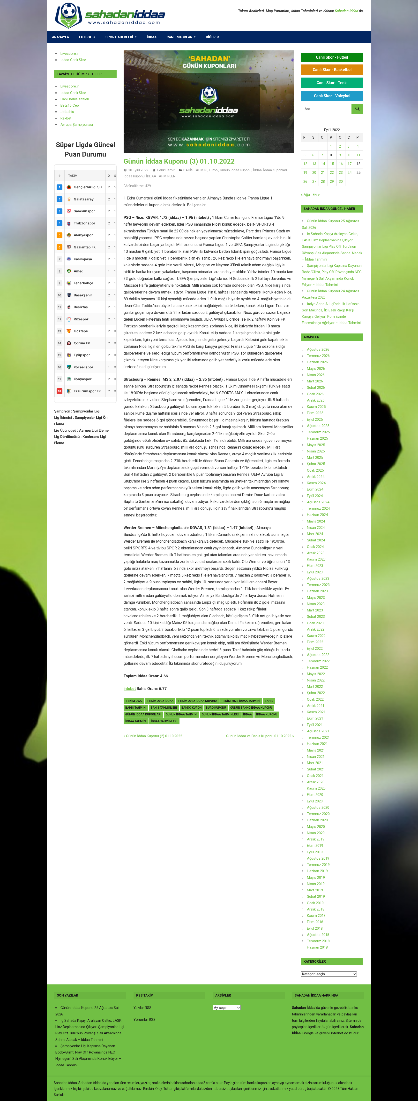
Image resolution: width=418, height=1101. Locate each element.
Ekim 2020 (315, 794)
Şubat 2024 (316, 540)
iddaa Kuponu (266, 714)
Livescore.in (69, 53)
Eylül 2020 (315, 801)
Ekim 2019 (315, 845)
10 (349, 155)
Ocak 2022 (315, 699)
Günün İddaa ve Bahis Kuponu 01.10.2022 (258, 736)
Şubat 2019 (316, 896)
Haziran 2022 (317, 667)
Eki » (316, 194)
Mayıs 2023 (316, 597)
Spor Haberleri (119, 37)
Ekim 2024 (315, 489)
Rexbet (65, 118)
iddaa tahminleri (164, 721)
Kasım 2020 (316, 788)
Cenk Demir (166, 170)
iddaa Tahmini (136, 721)
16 (341, 164)
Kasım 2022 (316, 636)
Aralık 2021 (315, 706)
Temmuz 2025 (318, 432)
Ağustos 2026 (318, 349)
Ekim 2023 (315, 565)
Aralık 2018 (315, 909)
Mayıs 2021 (316, 750)
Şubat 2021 (316, 769)
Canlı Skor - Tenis (332, 82)
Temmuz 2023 (318, 585)
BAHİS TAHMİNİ (195, 170)
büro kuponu (216, 707)
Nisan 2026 (316, 375)
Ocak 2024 (315, 547)
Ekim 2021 (315, 718)
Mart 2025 (315, 457)
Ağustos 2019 (318, 858)
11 (358, 155)
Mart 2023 (315, 610)
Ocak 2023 (315, 623)
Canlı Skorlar (179, 37)
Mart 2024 (315, 534)
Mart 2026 (315, 381)
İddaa (152, 37)
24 (349, 172)
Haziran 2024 (317, 515)
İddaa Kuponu (134, 176)
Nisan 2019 (316, 884)
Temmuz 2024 (318, 508)
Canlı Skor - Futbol (332, 57)
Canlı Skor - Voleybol (332, 96)
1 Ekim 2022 (133, 701)
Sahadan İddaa (346, 11)
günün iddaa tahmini (181, 714)
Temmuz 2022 (318, 661)
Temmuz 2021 (318, 737)
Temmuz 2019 (318, 865)
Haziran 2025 (317, 438)
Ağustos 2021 (318, 731)
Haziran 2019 (317, 871)
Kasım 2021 (316, 712)
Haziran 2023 (317, 591)
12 (305, 164)
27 (314, 181)
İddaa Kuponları (275, 170)
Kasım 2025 (316, 406)
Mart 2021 (315, 763)
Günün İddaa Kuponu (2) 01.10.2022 (154, 736)
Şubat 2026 (316, 387)
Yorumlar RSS (145, 1019)
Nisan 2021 (316, 756)
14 (323, 164)
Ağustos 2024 (318, 502)
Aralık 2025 (315, 400)
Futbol (85, 37)
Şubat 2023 (316, 616)
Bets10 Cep (69, 105)
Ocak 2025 (315, 470)
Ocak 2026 (315, 394)
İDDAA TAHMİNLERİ (161, 176)
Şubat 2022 (316, 693)
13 (314, 164)
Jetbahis (67, 112)
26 (305, 181)
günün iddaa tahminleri (220, 714)
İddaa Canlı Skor (73, 60)
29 (332, 181)
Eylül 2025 (315, 419)
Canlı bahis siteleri (74, 99)
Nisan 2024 (316, 527)
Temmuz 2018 (318, 941)
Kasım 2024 (316, 483)
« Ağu (305, 194)
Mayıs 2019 (316, 877)
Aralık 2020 (315, 782)
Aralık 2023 (315, 553)
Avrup (65, 124)
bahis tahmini (135, 707)
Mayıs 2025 (316, 445)
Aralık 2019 (315, 839)
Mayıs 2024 (316, 521)
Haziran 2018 (317, 947)
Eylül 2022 (315, 648)
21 (323, 172)
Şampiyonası (82, 124)
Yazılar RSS (142, 1008)
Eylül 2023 (315, 572)
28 (323, 181)
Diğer (211, 37)
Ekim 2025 (315, 413)
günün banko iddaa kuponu (251, 707)
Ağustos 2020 (318, 807)
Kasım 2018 (316, 915)
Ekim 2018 (315, 922)
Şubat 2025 (316, 464)
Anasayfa (60, 37)
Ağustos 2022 (318, 655)
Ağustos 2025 (318, 426)
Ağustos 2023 (318, 578)
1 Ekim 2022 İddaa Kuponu (197, 701)
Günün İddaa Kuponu (236, 170)
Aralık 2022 (315, 629)
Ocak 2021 (315, 776)
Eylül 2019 (315, 852)
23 (341, 172)
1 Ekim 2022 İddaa (160, 701)
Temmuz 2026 (318, 356)
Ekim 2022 (315, 642)
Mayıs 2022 (316, 674)
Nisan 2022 (316, 680)
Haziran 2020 (317, 820)
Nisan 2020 (316, 833)
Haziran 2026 (317, 362)
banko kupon (191, 707)
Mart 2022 (315, 686)
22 (332, 172)
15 (332, 164)
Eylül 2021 (315, 725)
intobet (130, 688)
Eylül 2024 (315, 496)
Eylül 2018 (315, 928)
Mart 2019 (315, 890)
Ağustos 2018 (318, 935)
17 (349, 164)
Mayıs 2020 (316, 826)
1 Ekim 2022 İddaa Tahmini (240, 701)
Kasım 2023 (316, 559)
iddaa (247, 714)
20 (314, 172)
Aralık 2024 (315, 477)
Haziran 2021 (317, 744)
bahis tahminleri (164, 707)
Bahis (269, 701)
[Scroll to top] (410, 1093)
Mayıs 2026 (316, 368)
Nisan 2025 (316, 451)
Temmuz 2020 (318, 814)
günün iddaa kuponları (143, 714)
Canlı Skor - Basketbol (332, 69)
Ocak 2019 (315, 903)
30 (341, 181)
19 (305, 172)
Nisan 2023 (316, 604)
